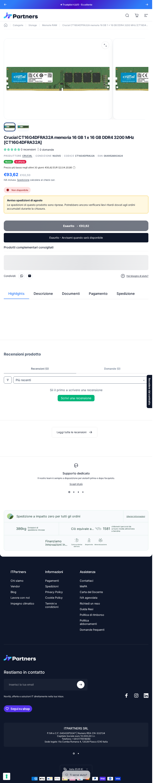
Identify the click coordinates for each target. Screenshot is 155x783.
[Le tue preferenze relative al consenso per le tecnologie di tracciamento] (6, 776)
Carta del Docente (91, 592)
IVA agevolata (88, 597)
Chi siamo (17, 580)
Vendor (15, 586)
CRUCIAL (27, 155)
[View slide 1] (69, 492)
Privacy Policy (54, 592)
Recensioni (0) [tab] (40, 368)
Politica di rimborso (92, 615)
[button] (12, 149)
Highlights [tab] (16, 294)
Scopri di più (76, 484)
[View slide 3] (78, 492)
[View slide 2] (74, 492)
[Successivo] (147, 4)
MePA (83, 586)
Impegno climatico (22, 603)
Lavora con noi (20, 597)
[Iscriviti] (80, 684)
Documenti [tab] (71, 294)
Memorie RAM (49, 25)
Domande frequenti (92, 629)
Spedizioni (51, 586)
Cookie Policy (54, 597)
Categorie (18, 25)
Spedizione (23, 180)
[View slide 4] (83, 492)
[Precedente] (5, 4)
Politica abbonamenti (88, 622)
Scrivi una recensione (76, 398)
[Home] (6, 25)
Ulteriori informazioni (135, 516)
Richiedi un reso (90, 603)
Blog (13, 592)
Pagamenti (52, 580)
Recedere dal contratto (149, 391)
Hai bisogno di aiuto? (137, 275)
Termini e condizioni (51, 605)
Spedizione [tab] (126, 294)
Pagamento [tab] (98, 294)
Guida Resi (86, 609)
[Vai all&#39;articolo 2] (23, 127)
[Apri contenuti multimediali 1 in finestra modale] (105, 45)
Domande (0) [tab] (112, 368)
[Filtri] (8, 380)
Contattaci (86, 580)
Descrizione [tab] (43, 294)
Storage (33, 25)
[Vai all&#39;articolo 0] (10, 127)
